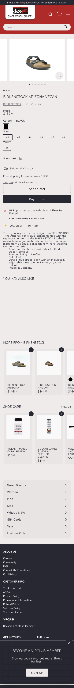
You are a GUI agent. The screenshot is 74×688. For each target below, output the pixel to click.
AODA (6, 591)
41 (63, 137)
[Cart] (59, 14)
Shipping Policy (11, 608)
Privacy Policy (11, 595)
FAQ (5, 566)
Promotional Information (17, 599)
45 (41, 137)
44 (30, 137)
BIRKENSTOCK (12, 104)
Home (6, 90)
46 (52, 137)
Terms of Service (13, 612)
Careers (7, 558)
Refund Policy (11, 604)
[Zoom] (59, 75)
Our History (10, 574)
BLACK (6, 127)
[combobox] (37, 27)
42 (7, 137)
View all (66, 406)
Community (10, 562)
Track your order (13, 587)
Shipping (8, 182)
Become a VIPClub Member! (19, 625)
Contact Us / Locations (16, 570)
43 (18, 137)
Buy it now (37, 199)
